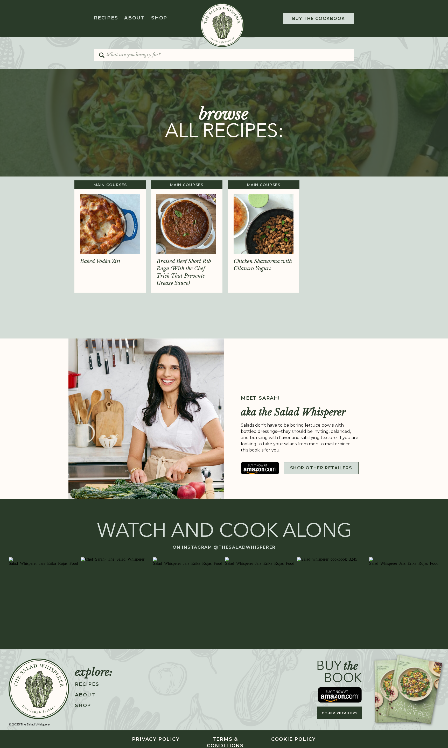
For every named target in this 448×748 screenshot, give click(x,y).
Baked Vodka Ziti (100, 261)
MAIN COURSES (110, 184)
